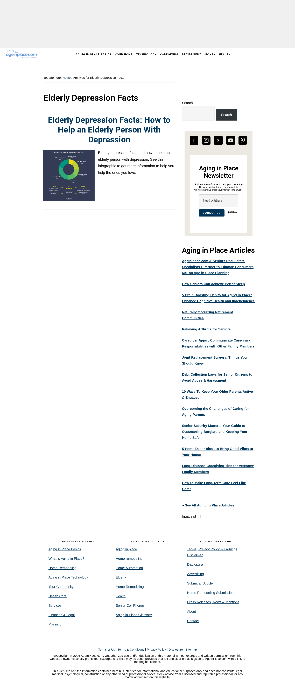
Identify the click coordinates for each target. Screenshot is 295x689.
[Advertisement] (147, 24)
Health (120, 596)
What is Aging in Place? (66, 558)
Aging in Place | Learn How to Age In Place (22, 53)
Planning (54, 624)
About (191, 611)
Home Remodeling (62, 568)
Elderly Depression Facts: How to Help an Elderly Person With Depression (109, 129)
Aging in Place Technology (68, 577)
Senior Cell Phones (130, 605)
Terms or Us (106, 649)
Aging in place (126, 549)
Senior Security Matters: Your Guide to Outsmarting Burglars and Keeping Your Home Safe (214, 432)
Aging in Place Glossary (134, 615)
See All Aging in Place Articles (209, 505)
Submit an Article (200, 583)
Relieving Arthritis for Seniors (206, 329)
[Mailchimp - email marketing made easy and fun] (232, 214)
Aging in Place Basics (64, 549)
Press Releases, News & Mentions (213, 602)
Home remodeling (129, 558)
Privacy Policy (156, 649)
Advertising (195, 574)
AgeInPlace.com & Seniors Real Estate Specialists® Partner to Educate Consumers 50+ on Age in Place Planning (218, 267)
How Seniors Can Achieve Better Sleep (213, 284)
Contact (193, 621)
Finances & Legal (61, 615)
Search (187, 103)
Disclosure (195, 564)
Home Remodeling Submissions (211, 593)
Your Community (61, 587)
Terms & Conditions (131, 649)
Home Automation (129, 568)
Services (54, 605)
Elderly (121, 577)
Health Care (57, 596)
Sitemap (191, 649)
